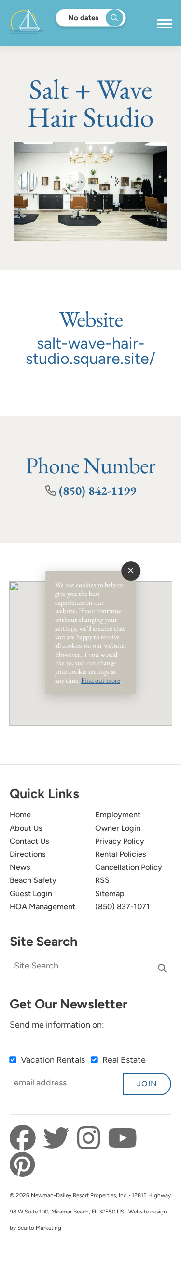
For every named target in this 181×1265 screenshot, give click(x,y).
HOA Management (42, 906)
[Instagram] (91, 1138)
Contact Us (29, 841)
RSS (102, 880)
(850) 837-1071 (122, 906)
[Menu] (164, 24)
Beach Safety (33, 880)
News (20, 867)
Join (147, 1083)
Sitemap (110, 893)
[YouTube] (122, 1138)
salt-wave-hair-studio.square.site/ (90, 351)
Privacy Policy (119, 841)
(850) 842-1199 (97, 491)
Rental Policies (120, 854)
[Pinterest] (22, 1165)
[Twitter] (59, 1138)
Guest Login (31, 893)
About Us (26, 828)
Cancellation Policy (128, 867)
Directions (28, 854)
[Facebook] (25, 1138)
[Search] (162, 968)
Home (20, 814)
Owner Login (117, 828)
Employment (117, 814)
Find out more (100, 679)
